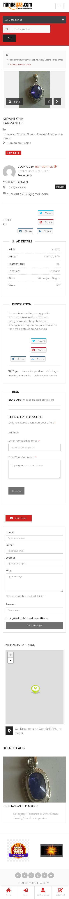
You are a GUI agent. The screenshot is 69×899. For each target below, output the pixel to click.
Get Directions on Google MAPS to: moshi (38, 731)
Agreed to (29, 618)
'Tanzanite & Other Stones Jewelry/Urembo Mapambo (36, 59)
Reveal (60, 187)
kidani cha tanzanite (13, 121)
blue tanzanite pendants (21, 806)
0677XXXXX (17, 188)
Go (9, 38)
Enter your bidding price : (24, 440)
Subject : (11, 557)
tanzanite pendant (33, 371)
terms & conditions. (35, 618)
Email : (10, 545)
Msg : (9, 570)
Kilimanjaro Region (19, 142)
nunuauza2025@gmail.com (27, 194)
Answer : (11, 604)
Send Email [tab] (21, 518)
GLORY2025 (25, 166)
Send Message (34, 625)
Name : (10, 532)
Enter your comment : (22, 457)
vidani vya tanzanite (45, 375)
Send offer (16, 491)
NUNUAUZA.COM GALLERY (34, 882)
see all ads (24, 175)
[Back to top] (57, 876)
